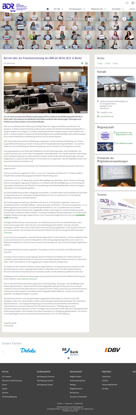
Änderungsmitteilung (77, 380)
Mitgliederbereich (76, 389)
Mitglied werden (75, 376)
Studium (105, 380)
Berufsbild (106, 372)
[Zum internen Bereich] (133, 3)
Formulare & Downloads (78, 397)
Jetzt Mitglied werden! (124, 143)
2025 (100, 63)
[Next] (133, 31)
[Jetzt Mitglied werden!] (105, 147)
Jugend (4, 389)
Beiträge (73, 385)
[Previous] (2, 31)
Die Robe (105, 389)
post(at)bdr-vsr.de (106, 116)
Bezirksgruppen (43, 372)
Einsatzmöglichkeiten (109, 385)
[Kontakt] (127, 3)
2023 (116, 63)
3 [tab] (70, 47)
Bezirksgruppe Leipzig (45, 385)
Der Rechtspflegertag (9, 397)
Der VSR (5, 372)
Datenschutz (79, 403)
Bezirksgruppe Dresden (45, 380)
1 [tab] (63, 47)
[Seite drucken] (85, 63)
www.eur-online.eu (29, 279)
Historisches (106, 376)
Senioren (5, 393)
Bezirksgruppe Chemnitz (46, 376)
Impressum (68, 403)
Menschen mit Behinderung (12, 380)
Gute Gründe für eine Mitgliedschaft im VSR (123, 134)
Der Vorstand (6, 376)
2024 (108, 63)
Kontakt (59, 403)
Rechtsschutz (74, 393)
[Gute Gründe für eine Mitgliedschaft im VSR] (105, 136)
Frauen (4, 385)
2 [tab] (66, 47)
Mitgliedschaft (76, 372)
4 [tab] (73, 47)
